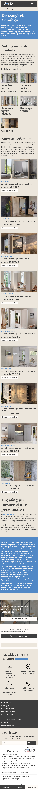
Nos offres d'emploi (8, 711)
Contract (4, 723)
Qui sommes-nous (7, 709)
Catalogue (5, 706)
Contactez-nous (7, 714)
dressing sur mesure (10, 514)
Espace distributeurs (8, 726)
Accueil (3, 9)
